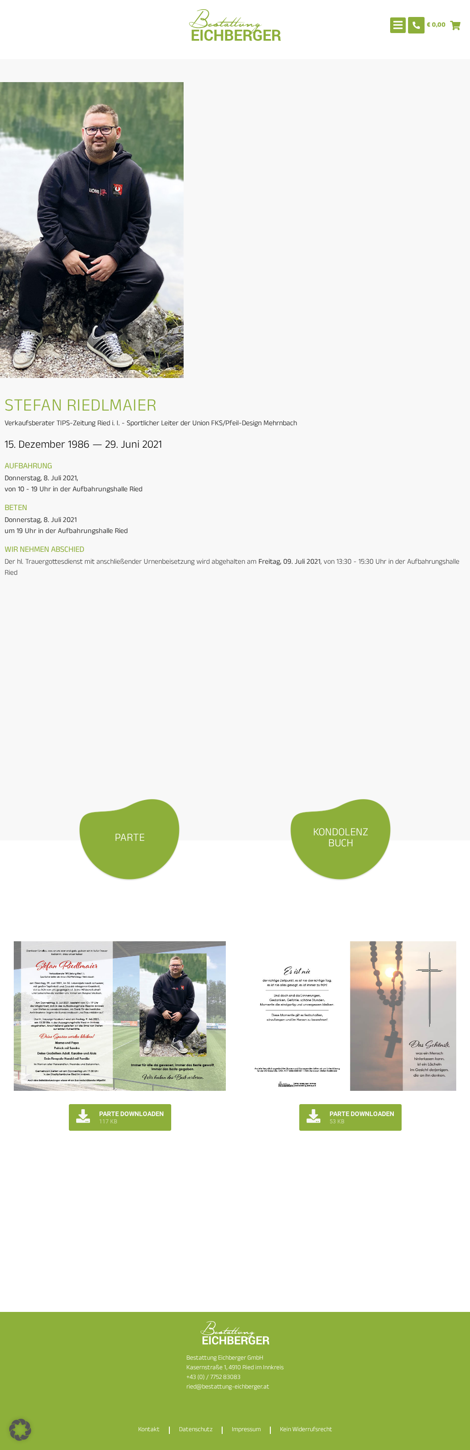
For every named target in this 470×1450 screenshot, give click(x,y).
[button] (20, 1430)
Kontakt (149, 1430)
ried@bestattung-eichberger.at (227, 1387)
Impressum (246, 1430)
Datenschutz (196, 1430)
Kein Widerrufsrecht (306, 1430)
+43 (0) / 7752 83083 (213, 1377)
